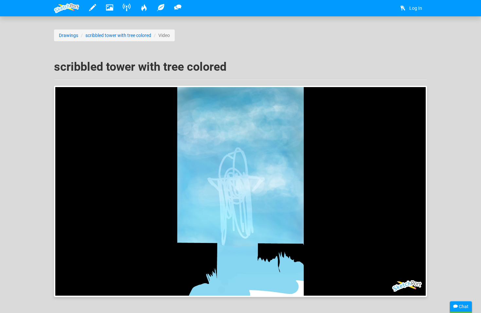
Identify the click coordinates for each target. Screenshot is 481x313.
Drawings (68, 35)
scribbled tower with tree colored (118, 35)
